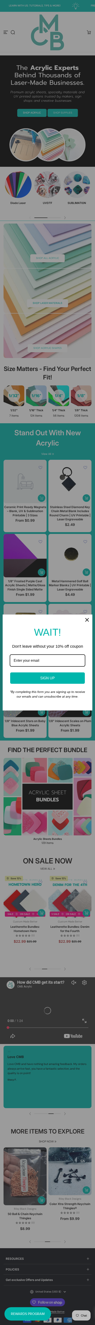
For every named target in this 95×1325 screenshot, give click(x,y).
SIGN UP (47, 678)
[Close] (87, 620)
